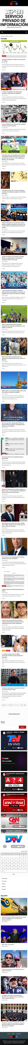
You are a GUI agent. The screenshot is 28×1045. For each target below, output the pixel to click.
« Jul (13, 874)
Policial (3, 883)
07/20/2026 (5, 295)
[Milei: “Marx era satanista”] (14, 934)
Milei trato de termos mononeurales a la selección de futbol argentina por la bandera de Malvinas (13, 358)
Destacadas (4, 878)
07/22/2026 (5, 229)
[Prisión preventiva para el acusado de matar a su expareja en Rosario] (14, 959)
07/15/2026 (5, 427)
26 (10, 868)
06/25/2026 (5, 592)
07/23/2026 (5, 195)
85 (21, 705)
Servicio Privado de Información (14, 20)
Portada (8, 88)
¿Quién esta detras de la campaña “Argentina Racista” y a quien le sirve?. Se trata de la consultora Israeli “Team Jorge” (13, 258)
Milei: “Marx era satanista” (8, 944)
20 (14, 865)
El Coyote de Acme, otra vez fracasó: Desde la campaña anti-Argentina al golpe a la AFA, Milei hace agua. (13, 192)
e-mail (8, 1033)
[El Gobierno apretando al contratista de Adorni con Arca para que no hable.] (14, 677)
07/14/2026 (5, 460)
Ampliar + (3, 69)
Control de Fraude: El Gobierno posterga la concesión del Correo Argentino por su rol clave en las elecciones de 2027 (14, 919)
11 (6, 862)
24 (2, 868)
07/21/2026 (5, 261)
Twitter (13, 1033)
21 (17, 865)
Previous (4, 705)
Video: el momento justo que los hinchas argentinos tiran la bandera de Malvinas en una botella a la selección (13, 326)
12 (10, 862)
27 (14, 868)
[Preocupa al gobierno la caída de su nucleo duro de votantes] (14, 49)
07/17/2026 (5, 329)
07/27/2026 (5, 95)
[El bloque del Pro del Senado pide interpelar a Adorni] (14, 579)
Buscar (3, 722)
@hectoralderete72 (14, 714)
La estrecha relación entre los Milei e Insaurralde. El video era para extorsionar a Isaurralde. (12, 655)
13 (14, 862)
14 (17, 862)
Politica (4, 88)
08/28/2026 (5, 921)
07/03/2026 (5, 494)
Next (25, 705)
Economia (4, 387)
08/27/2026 (5, 972)
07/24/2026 (5, 161)
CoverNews (14, 1042)
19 (10, 865)
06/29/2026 (5, 560)
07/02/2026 (5, 528)
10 (2, 862)
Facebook (18, 1033)
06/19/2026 (5, 691)
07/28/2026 (5, 62)
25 (6, 868)
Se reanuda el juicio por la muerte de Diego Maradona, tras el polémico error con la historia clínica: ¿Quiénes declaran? (13, 997)
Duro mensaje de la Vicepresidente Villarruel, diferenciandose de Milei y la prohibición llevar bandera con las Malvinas (13, 424)
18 (6, 865)
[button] (2, 32)
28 (17, 868)
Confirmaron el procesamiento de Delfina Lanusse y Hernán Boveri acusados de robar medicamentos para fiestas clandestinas (13, 622)
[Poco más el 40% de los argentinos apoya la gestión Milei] (14, 446)
